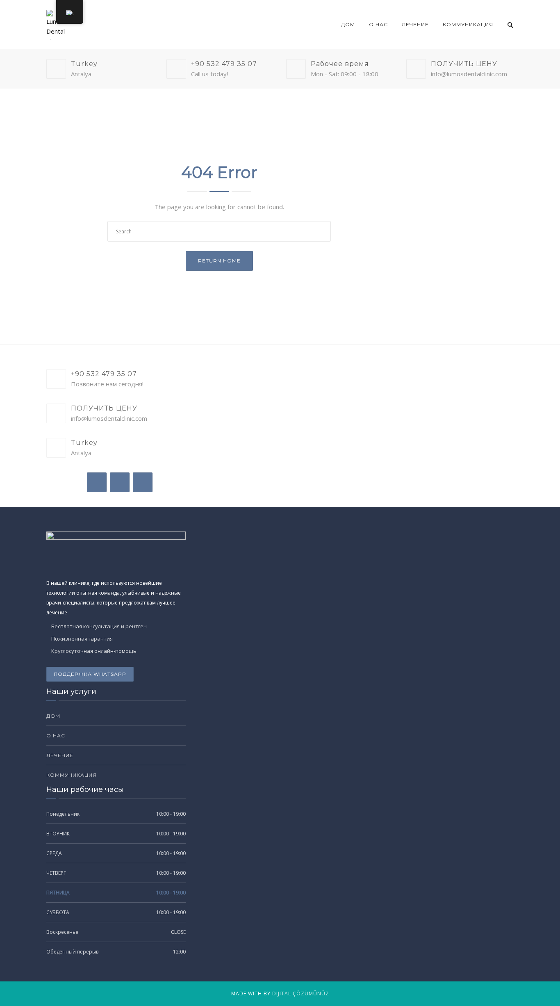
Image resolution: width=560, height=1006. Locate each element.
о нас (378, 24)
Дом (348, 24)
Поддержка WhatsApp (90, 674)
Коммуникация (468, 24)
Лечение (415, 24)
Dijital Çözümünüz (300, 993)
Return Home (219, 261)
